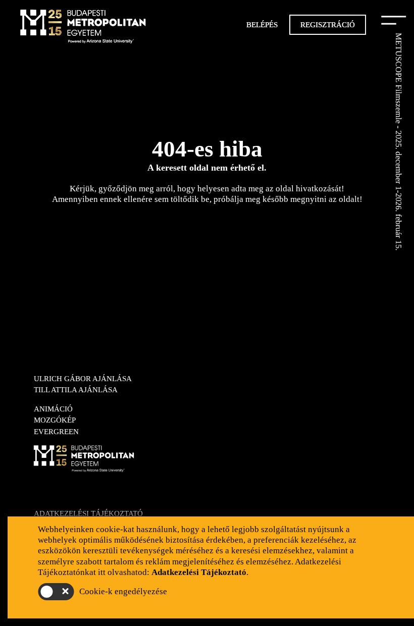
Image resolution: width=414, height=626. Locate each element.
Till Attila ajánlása (76, 390)
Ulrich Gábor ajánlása (83, 379)
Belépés (262, 25)
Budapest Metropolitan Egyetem (83, 28)
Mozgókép (55, 420)
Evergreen (56, 432)
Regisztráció (327, 25)
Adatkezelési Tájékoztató (88, 513)
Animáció (53, 409)
